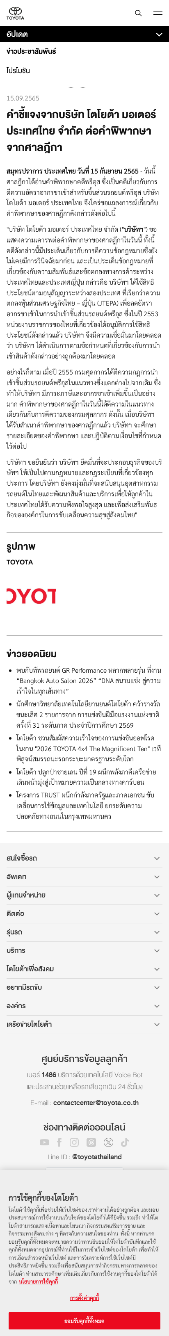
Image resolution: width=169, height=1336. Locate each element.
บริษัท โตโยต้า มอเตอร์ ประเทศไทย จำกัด (15, 13)
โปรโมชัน (18, 71)
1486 (48, 1074)
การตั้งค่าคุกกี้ (84, 1297)
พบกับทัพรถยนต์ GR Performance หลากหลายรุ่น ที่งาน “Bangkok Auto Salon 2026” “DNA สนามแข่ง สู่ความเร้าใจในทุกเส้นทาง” (88, 681)
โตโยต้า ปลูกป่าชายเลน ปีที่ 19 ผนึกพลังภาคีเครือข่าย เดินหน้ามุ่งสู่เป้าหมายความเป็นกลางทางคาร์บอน (86, 777)
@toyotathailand (97, 1156)
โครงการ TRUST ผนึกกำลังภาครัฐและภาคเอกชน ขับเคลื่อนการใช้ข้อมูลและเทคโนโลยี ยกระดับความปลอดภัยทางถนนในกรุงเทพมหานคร (85, 805)
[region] (84, 1253)
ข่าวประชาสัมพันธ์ (31, 51)
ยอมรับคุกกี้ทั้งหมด (84, 1320)
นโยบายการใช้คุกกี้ (38, 1281)
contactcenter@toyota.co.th (96, 1102)
